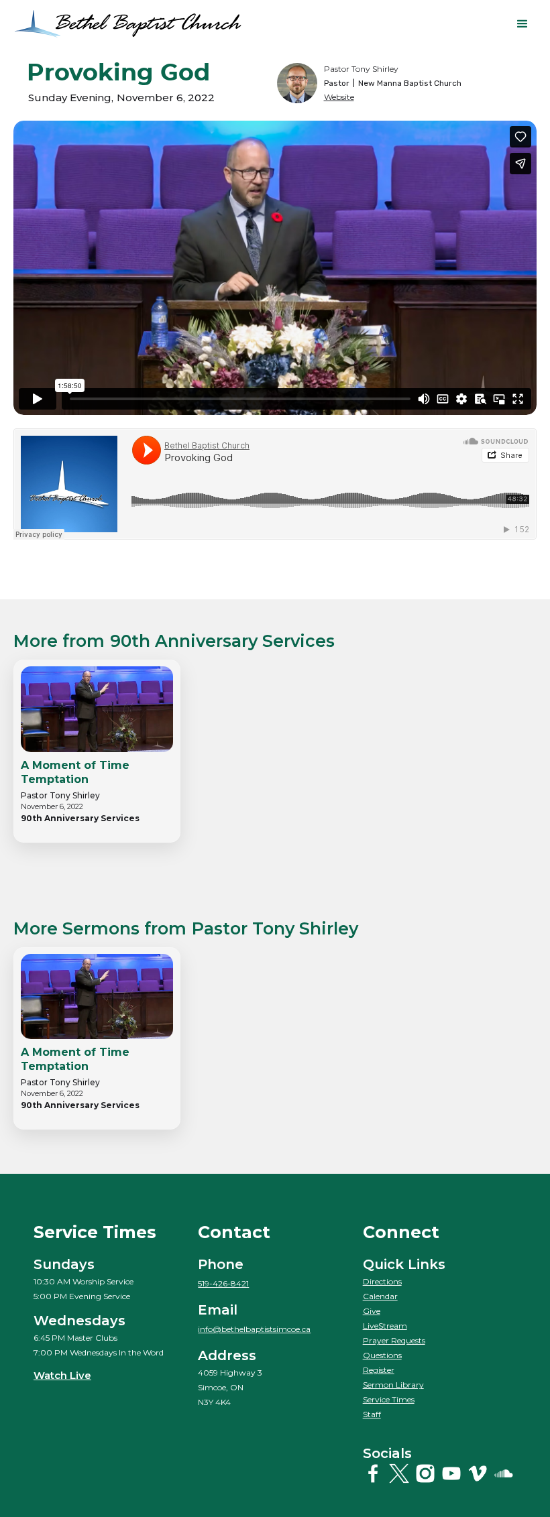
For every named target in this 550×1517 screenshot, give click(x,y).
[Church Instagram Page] (426, 1473)
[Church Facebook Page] (374, 1473)
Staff (372, 1414)
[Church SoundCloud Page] (505, 1473)
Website (339, 97)
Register (378, 1370)
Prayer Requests (394, 1340)
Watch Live (62, 1375)
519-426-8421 (223, 1283)
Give (371, 1311)
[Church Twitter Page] (400, 1473)
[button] (522, 24)
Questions (382, 1355)
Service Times (389, 1399)
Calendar (380, 1296)
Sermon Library (393, 1385)
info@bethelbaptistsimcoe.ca (254, 1329)
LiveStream (385, 1326)
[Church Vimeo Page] (479, 1473)
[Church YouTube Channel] (452, 1473)
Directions (382, 1281)
